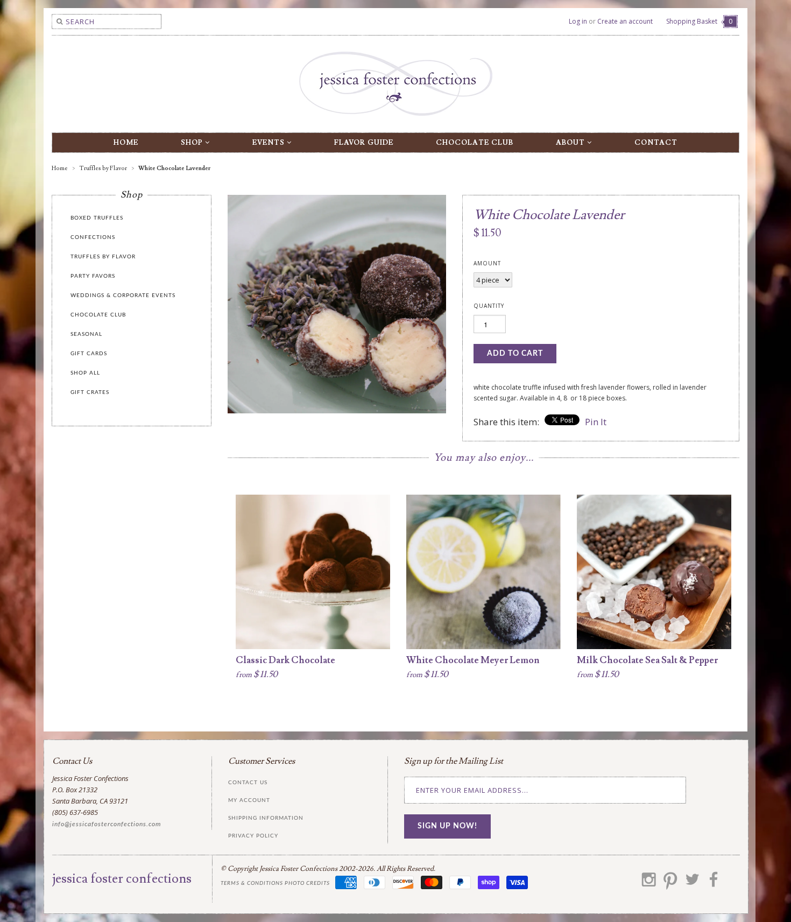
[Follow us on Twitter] (692, 883)
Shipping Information (265, 818)
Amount (487, 263)
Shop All (85, 373)
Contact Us (247, 782)
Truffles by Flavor (103, 256)
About (571, 142)
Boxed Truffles (96, 218)
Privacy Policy (253, 836)
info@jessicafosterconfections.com (106, 824)
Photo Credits (307, 883)
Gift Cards (88, 353)
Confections (92, 237)
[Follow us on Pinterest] (670, 883)
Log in (578, 21)
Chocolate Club (474, 142)
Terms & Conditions (252, 883)
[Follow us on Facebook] (713, 883)
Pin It (595, 422)
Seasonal (86, 334)
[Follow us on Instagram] (649, 883)
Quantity (489, 305)
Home (126, 142)
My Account (249, 800)
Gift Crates (89, 392)
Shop (193, 142)
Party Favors (92, 276)
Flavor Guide (363, 142)
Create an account (625, 21)
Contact (655, 142)
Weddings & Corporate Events (122, 295)
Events (269, 142)
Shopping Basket (699, 21)
